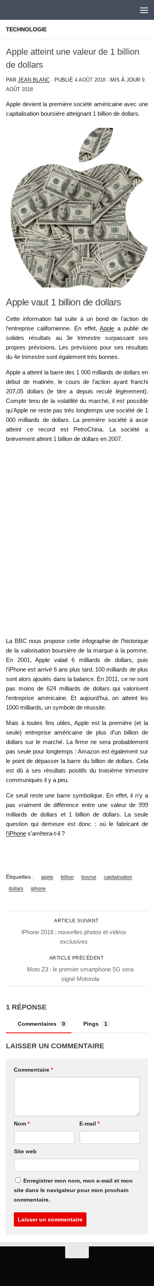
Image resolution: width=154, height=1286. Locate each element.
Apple (107, 328)
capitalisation (118, 877)
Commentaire (33, 1070)
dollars (16, 888)
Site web (25, 1151)
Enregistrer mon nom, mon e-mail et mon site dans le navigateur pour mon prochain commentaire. (73, 1190)
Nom (22, 1123)
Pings (95, 1024)
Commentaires (41, 1024)
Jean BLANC (34, 80)
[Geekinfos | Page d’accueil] (22, 10)
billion (67, 877)
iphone (38, 888)
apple (47, 877)
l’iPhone (16, 833)
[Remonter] (77, 1252)
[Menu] (144, 10)
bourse (88, 877)
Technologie (26, 29)
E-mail (89, 1123)
